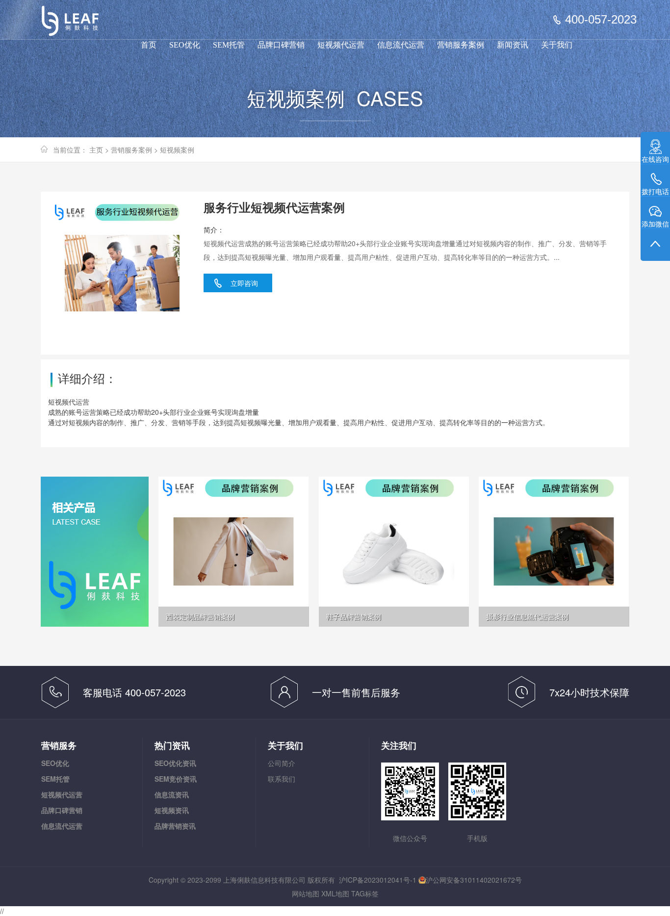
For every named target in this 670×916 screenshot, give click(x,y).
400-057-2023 (601, 19)
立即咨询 (244, 283)
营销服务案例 (460, 45)
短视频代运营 (340, 45)
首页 (148, 45)
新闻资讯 (512, 45)
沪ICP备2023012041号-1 (377, 880)
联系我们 (281, 779)
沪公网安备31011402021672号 (474, 880)
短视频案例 (177, 149)
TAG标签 (365, 893)
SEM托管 (229, 45)
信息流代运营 (400, 45)
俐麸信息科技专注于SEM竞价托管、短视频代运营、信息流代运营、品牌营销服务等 (76, 24)
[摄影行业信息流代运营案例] (554, 551)
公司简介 (281, 763)
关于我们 (556, 45)
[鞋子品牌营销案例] (394, 551)
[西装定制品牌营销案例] (233, 551)
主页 (96, 149)
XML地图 (335, 893)
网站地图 (305, 893)
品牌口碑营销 (281, 45)
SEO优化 (184, 45)
